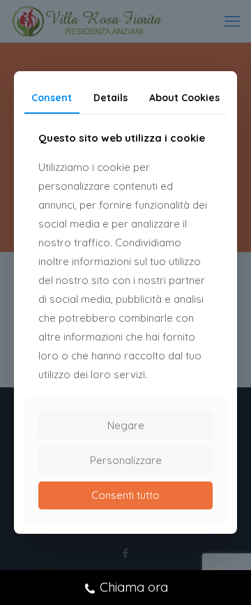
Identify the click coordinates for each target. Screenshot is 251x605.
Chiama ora (134, 587)
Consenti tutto (125, 495)
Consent (51, 97)
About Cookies (184, 97)
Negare (125, 425)
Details (110, 97)
